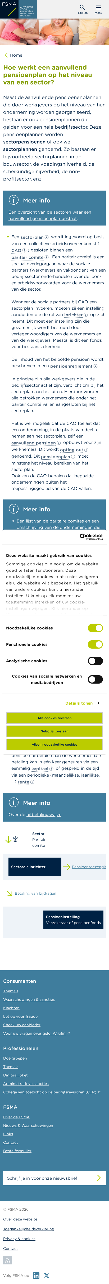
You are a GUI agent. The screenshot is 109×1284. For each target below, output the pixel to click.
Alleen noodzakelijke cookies (54, 744)
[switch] (95, 644)
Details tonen (79, 702)
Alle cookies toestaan (54, 718)
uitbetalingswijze (43, 814)
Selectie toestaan (54, 731)
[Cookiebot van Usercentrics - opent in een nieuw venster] (80, 536)
